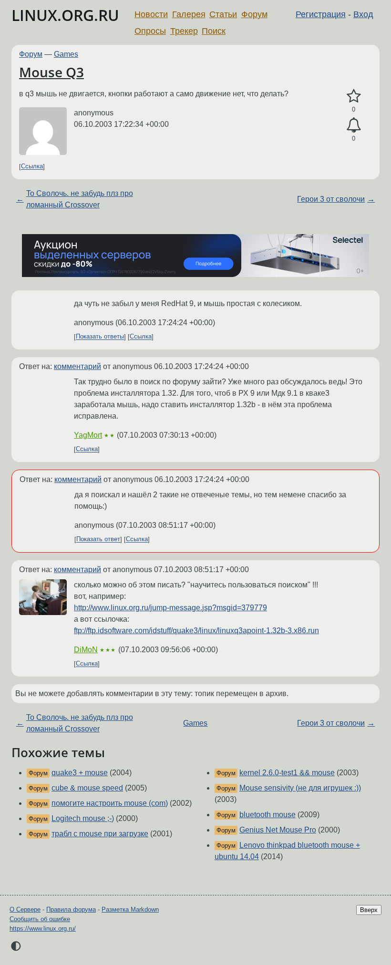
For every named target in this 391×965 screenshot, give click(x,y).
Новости (151, 14)
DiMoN (86, 650)
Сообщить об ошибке (40, 919)
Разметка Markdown (130, 909)
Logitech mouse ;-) (82, 818)
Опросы (150, 31)
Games (66, 54)
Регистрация (321, 14)
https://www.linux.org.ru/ (43, 928)
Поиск (214, 31)
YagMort (88, 435)
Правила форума (71, 909)
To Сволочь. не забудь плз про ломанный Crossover (79, 199)
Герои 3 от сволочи (331, 199)
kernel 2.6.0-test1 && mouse (287, 773)
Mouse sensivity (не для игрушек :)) (300, 788)
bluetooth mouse (267, 815)
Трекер (184, 31)
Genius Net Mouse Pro (277, 830)
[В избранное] (353, 96)
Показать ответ (98, 539)
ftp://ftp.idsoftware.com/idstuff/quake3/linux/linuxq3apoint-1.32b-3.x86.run (196, 630)
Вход (363, 14)
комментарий (77, 366)
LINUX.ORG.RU (65, 15)
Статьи (223, 14)
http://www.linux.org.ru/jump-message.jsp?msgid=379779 (170, 608)
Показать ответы (100, 336)
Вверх (369, 910)
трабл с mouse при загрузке (99, 834)
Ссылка (32, 166)
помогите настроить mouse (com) (109, 803)
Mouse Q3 (51, 72)
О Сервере (25, 909)
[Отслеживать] (353, 125)
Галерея (189, 14)
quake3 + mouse (79, 773)
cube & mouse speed (87, 788)
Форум (254, 14)
